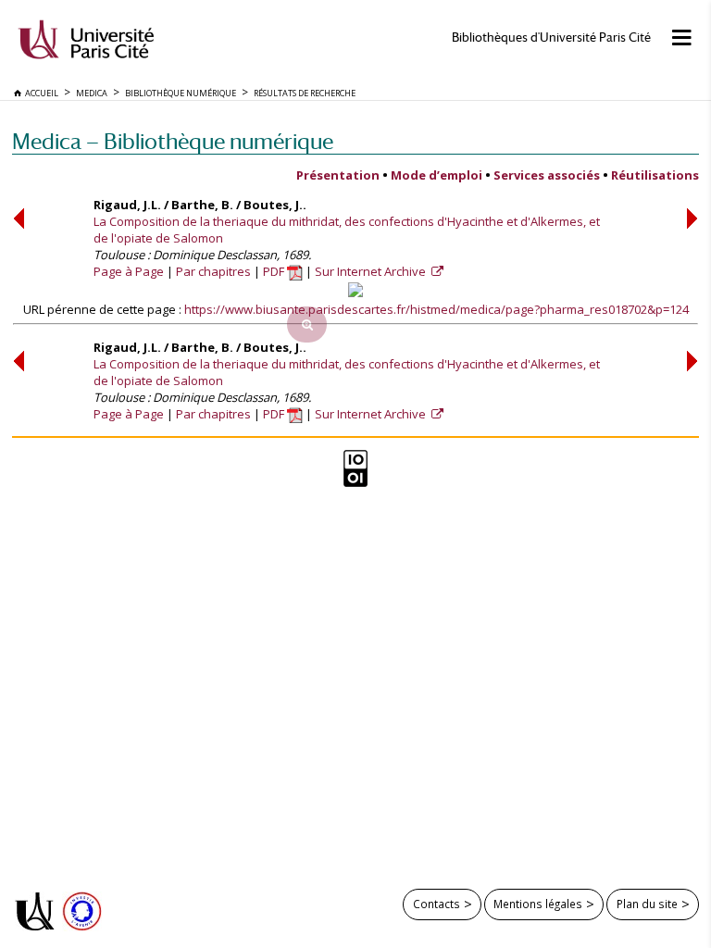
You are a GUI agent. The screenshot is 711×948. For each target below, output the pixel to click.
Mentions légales (537, 903)
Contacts (436, 903)
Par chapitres (213, 271)
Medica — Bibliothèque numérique (172, 141)
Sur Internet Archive (372, 271)
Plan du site (647, 903)
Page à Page (129, 271)
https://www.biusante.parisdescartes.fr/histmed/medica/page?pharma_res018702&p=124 (436, 309)
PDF (275, 271)
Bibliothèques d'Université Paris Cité (551, 37)
